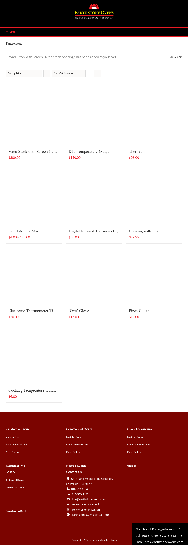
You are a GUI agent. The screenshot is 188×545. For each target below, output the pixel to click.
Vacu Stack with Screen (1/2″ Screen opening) (46, 151)
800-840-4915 (151, 535)
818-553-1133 (80, 494)
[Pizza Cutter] (154, 275)
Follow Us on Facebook (86, 504)
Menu (13, 32)
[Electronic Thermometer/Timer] (34, 275)
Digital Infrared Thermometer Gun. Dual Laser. (108, 230)
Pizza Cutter (139, 310)
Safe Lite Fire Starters (26, 230)
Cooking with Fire (144, 230)
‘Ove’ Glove (79, 310)
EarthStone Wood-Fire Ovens (103, 540)
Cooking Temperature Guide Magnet (38, 390)
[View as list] (97, 73)
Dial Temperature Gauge (89, 151)
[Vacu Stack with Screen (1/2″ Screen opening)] (34, 116)
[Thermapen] (154, 116)
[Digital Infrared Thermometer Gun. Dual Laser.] (94, 196)
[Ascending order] (46, 73)
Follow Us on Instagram (86, 509)
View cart (175, 57)
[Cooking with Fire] (154, 196)
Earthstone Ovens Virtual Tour (90, 514)
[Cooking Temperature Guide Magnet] (34, 355)
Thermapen (138, 151)
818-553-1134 (79, 489)
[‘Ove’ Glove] (94, 275)
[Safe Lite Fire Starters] (34, 196)
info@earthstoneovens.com (89, 499)
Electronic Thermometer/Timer (33, 310)
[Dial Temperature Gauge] (94, 116)
